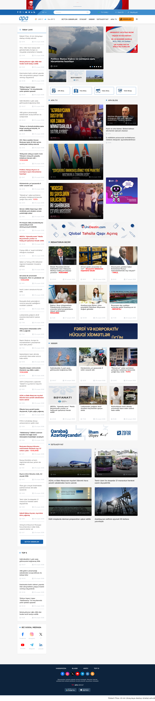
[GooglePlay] (71, 690)
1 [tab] (90, 66)
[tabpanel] (76, 48)
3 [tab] (94, 66)
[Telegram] (29, 12)
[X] (23, 12)
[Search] (87, 12)
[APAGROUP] (77, 685)
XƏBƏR (92, 19)
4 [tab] (96, 66)
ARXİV (85, 668)
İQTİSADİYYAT (102, 19)
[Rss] (34, 12)
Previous (51, 48)
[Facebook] (17, 12)
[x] (72, 674)
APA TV (114, 19)
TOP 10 (96, 668)
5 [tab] (98, 66)
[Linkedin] (31, 12)
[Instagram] (20, 12)
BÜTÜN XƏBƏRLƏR (69, 19)
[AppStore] (84, 690)
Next (100, 48)
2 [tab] (92, 66)
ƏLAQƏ (75, 668)
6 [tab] (100, 66)
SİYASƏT (83, 19)
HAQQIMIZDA (61, 668)
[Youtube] (26, 12)
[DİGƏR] (136, 19)
